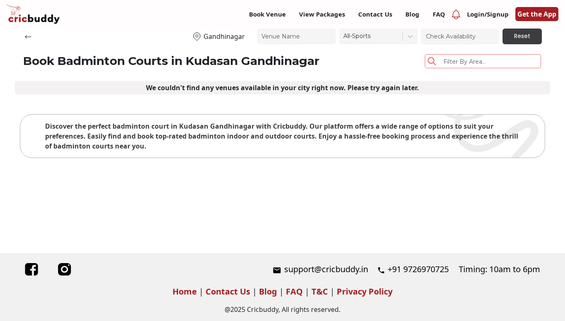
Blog (268, 291)
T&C (319, 291)
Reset (522, 36)
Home (184, 291)
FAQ (294, 291)
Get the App (536, 14)
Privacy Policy (365, 291)
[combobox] (344, 36)
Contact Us (228, 291)
